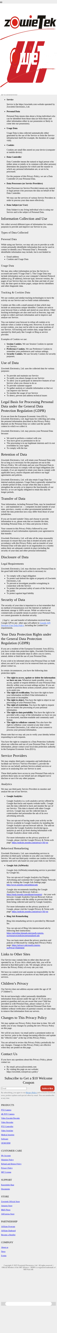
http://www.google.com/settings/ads (22, 885)
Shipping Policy (7, 1160)
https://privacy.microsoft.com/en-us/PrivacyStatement (23, 946)
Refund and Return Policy (11, 1164)
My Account (6, 1156)
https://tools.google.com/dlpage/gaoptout (24, 894)
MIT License (6, 1172)
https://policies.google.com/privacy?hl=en (30, 842)
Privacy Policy (31, 1093)
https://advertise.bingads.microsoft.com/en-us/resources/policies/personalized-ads (25, 934)
